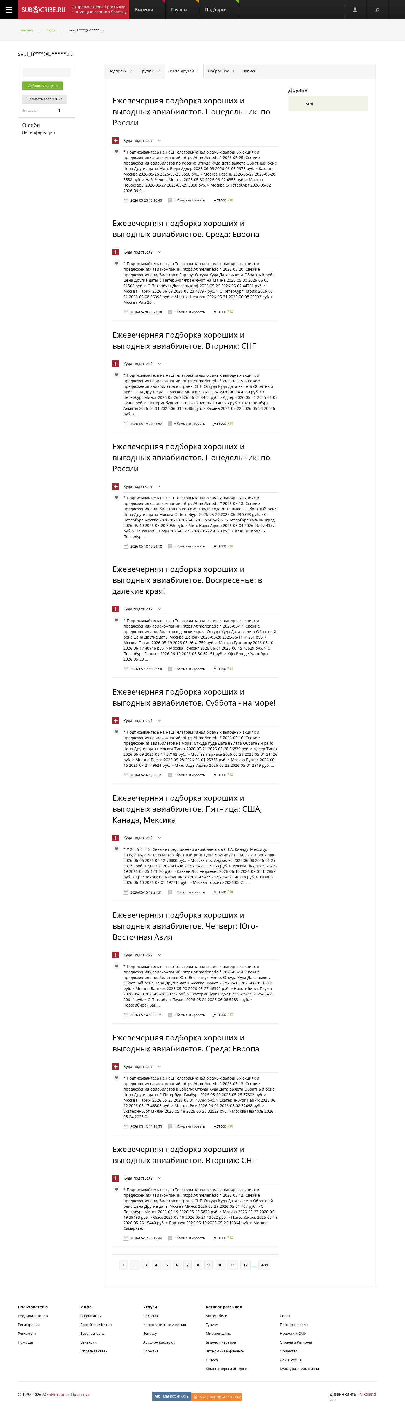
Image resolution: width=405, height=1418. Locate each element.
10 (220, 1265)
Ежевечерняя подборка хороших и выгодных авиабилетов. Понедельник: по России (191, 111)
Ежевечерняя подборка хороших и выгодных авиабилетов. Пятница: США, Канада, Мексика (187, 808)
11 (233, 1265)
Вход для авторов (33, 1315)
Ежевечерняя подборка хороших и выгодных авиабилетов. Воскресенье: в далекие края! (187, 580)
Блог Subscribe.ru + (96, 1324)
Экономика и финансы (225, 1351)
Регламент (27, 1333)
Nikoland (368, 1394)
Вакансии (88, 1342)
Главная (26, 30)
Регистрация (29, 1324)
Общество (289, 1351)
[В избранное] (117, 152)
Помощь (25, 1342)
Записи (249, 71)
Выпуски (144, 10)
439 (264, 1265)
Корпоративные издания (164, 1324)
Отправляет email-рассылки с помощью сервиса (99, 9)
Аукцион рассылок (159, 1342)
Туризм (212, 1324)
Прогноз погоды (294, 1324)
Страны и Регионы (296, 1342)
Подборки (216, 10)
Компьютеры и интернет (227, 1368)
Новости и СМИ (293, 1333)
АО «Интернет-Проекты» (66, 1394)
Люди (51, 30)
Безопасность (92, 1333)
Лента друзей (183, 71)
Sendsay (150, 1333)
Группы (179, 10)
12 (245, 1265)
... (134, 1265)
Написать (44, 98)
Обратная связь (93, 1351)
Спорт (285, 1315)
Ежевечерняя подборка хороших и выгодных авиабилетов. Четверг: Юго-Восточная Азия (185, 926)
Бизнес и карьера (221, 1342)
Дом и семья (291, 1359)
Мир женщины (219, 1333)
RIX (230, 200)
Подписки (120, 71)
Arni (309, 103)
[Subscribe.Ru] (43, 9)
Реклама (150, 1315)
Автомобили (216, 1315)
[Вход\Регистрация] (355, 9)
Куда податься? (137, 140)
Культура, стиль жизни (299, 1368)
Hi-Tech (212, 1359)
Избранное (221, 71)
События (150, 1351)
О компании (91, 1315)
